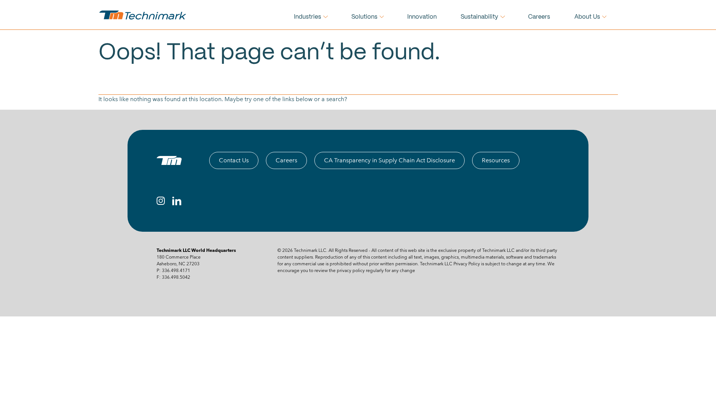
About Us (587, 17)
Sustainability (479, 17)
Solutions (364, 17)
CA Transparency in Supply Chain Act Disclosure (389, 160)
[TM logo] (169, 160)
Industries (307, 17)
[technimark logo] (143, 15)
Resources (496, 160)
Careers (539, 17)
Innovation (422, 17)
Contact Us (234, 160)
